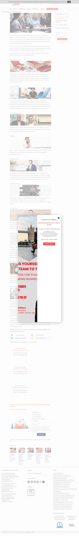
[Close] (58, 218)
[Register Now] (27, 268)
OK (69, 1)
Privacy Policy (64, 1)
